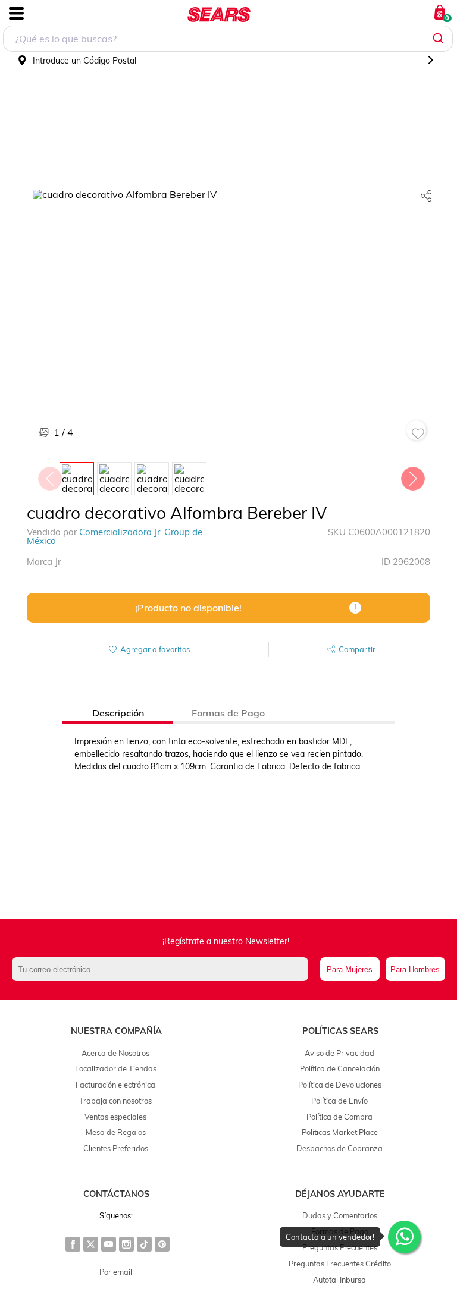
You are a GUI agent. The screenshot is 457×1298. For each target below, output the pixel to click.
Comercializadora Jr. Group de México (114, 536)
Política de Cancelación (340, 1068)
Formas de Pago (339, 1231)
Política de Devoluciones (339, 1084)
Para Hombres (415, 969)
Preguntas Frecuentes (339, 1247)
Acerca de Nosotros (115, 1053)
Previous (49, 476)
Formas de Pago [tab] (228, 713)
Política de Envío (339, 1100)
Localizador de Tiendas (115, 1068)
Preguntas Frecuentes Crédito (340, 1263)
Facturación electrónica (115, 1084)
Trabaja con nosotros (115, 1100)
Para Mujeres (350, 969)
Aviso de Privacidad (339, 1053)
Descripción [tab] (118, 713)
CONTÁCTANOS (116, 1194)
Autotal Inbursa (339, 1279)
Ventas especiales (115, 1116)
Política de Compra (339, 1116)
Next (412, 476)
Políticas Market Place (340, 1132)
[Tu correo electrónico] (163, 969)
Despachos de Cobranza (339, 1148)
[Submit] (439, 38)
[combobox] (228, 39)
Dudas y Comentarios (339, 1215)
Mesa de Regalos (116, 1132)
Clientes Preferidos (115, 1148)
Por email (115, 1272)
